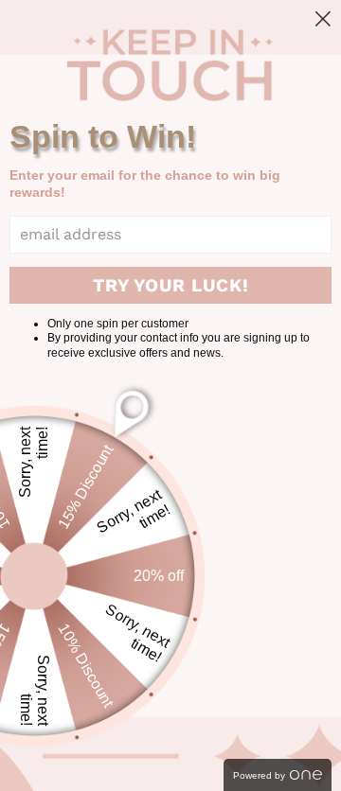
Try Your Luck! (171, 285)
